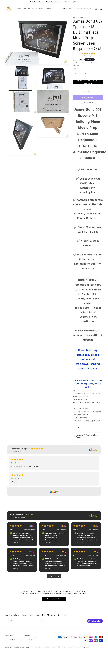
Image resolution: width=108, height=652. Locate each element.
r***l (75, 555)
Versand (82, 63)
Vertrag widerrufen (54, 599)
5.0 (81, 54)
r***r (11, 529)
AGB (58, 647)
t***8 (75, 529)
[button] (40, 8)
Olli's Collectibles (14, 647)
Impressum (86, 647)
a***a (11, 555)
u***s (43, 555)
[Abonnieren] (40, 620)
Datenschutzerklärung (79, 593)
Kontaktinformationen (74, 647)
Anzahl (75, 69)
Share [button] (77, 427)
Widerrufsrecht (37, 647)
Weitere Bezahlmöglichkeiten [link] (88, 103)
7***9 (43, 529)
